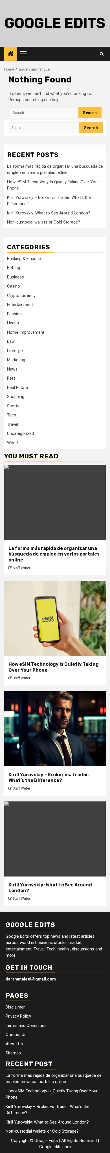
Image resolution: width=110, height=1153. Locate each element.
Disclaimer (15, 1007)
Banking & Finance (24, 258)
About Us (14, 1043)
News (12, 369)
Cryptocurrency (21, 295)
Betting (13, 267)
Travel (12, 424)
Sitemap (13, 1053)
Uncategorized (20, 433)
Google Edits (55, 23)
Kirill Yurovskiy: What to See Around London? (48, 213)
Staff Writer (21, 568)
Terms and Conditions (26, 1025)
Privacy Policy (18, 1016)
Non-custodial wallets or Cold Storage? (43, 222)
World (12, 442)
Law (11, 341)
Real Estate (17, 387)
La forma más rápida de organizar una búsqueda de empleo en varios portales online (54, 554)
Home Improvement (25, 332)
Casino (13, 286)
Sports (13, 406)
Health (13, 323)
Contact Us (16, 1034)
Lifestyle (15, 350)
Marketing (16, 359)
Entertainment (20, 304)
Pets (11, 378)
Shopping (15, 396)
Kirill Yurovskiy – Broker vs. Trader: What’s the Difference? (49, 777)
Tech (11, 415)
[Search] (101, 53)
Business (15, 277)
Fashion (14, 313)
